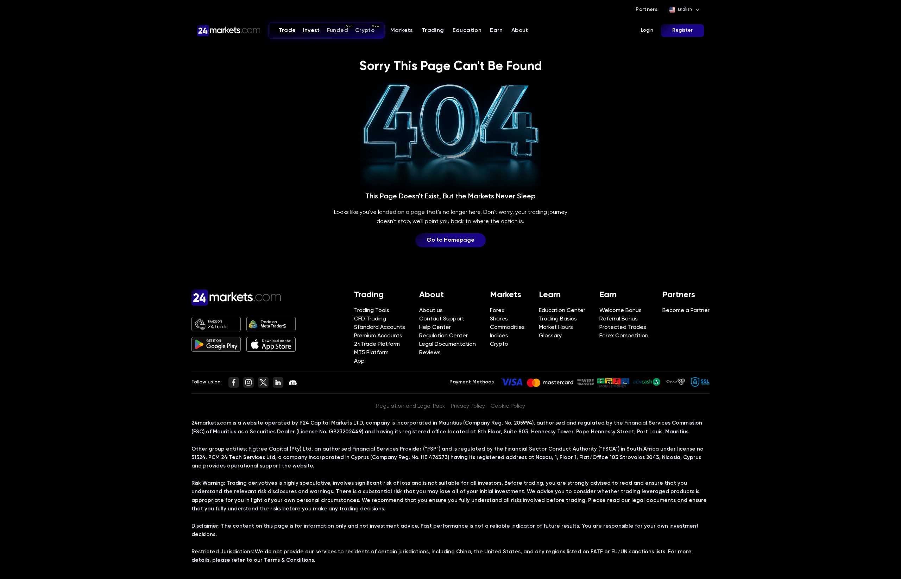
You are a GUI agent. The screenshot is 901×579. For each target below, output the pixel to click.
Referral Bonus (618, 319)
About (519, 30)
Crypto (499, 344)
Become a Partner (686, 310)
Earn (496, 30)
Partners (646, 9)
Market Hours (556, 327)
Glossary (550, 336)
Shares (499, 319)
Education (467, 30)
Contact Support (441, 319)
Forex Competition (623, 336)
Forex (497, 310)
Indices (499, 336)
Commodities (507, 327)
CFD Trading (370, 319)
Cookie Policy (508, 406)
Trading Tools (371, 310)
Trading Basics (558, 319)
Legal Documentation (447, 344)
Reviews (430, 353)
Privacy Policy (468, 406)
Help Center (435, 327)
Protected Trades (622, 327)
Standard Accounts (379, 327)
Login (647, 30)
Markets (401, 30)
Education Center (562, 310)
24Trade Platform (377, 344)
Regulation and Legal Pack (410, 406)
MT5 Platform (371, 353)
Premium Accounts (378, 336)
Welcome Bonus (620, 310)
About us (431, 310)
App (359, 361)
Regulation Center (443, 336)
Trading (433, 30)
